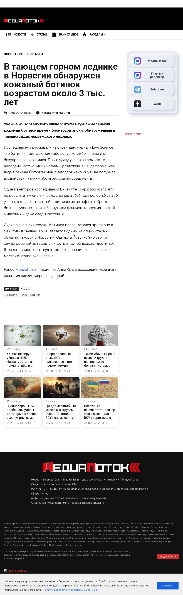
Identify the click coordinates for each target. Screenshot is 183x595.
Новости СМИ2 (133, 134)
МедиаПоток (26, 269)
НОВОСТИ (19, 34)
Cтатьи (41, 34)
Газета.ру (25, 289)
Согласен (167, 585)
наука (24, 294)
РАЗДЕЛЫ (96, 34)
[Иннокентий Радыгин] (38, 113)
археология (11, 294)
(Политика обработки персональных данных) (70, 589)
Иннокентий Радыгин (55, 112)
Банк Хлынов (68, 34)
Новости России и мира (23, 54)
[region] (91, 584)
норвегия (35, 294)
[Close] (179, 577)
